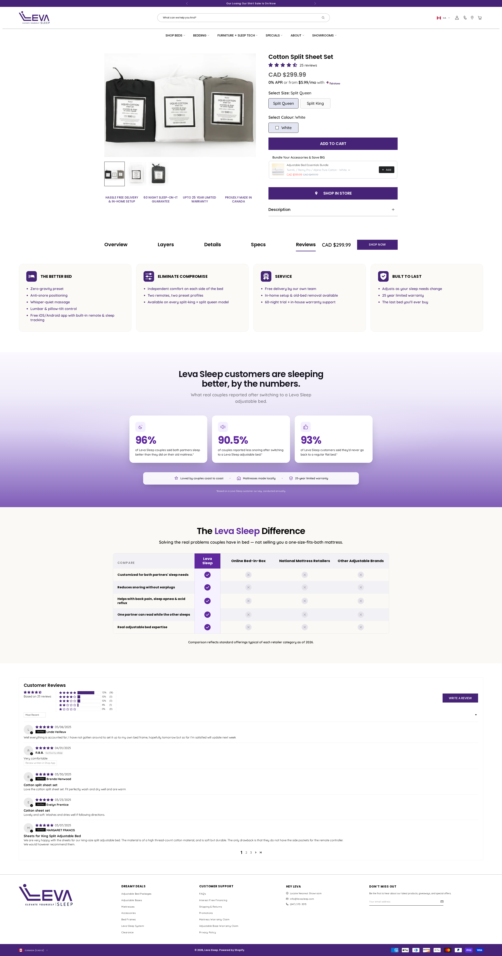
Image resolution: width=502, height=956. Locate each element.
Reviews (306, 244)
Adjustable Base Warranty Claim (218, 925)
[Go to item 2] (136, 174)
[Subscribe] (442, 902)
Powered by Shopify (231, 950)
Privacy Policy (207, 932)
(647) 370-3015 (298, 904)
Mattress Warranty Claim (214, 919)
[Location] (472, 18)
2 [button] (246, 852)
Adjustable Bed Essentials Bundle (307, 165)
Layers (166, 244)
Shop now (377, 244)
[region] (251, 593)
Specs (258, 244)
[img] (44, 727)
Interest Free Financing (213, 900)
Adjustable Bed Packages (136, 893)
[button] (283, 65)
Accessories (128, 912)
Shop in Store (337, 193)
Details (212, 244)
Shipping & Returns (210, 906)
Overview (115, 244)
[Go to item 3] (158, 174)
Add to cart (333, 143)
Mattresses (128, 906)
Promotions (206, 912)
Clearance (127, 932)
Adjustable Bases (131, 900)
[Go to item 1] (114, 174)
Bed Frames (128, 919)
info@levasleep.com (302, 898)
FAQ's (202, 893)
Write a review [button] (460, 698)
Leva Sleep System (132, 925)
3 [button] (251, 852)
